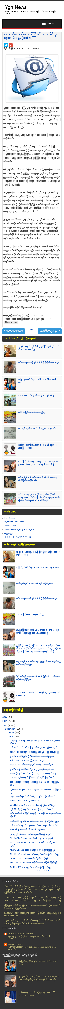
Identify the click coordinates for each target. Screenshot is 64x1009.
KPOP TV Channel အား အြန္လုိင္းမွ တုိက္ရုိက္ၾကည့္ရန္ (33, 862)
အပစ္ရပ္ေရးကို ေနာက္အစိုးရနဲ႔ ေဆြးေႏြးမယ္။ (37, 428)
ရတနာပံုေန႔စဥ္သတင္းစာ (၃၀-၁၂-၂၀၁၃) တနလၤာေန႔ (33, 773)
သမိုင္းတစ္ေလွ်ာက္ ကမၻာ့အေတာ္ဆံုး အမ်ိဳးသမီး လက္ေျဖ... (35, 825)
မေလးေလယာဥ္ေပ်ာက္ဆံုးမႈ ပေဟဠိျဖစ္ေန (36, 395)
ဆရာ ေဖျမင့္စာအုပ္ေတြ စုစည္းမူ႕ (32, 412)
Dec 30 (11, 736)
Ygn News (15, 7)
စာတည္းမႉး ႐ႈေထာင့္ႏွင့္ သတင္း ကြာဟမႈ (27, 829)
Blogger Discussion (16, 944)
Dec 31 (11, 732)
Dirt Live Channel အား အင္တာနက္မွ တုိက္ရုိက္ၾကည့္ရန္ (34, 854)
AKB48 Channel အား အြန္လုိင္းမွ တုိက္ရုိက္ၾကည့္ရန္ (32, 850)
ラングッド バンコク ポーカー (18, 537)
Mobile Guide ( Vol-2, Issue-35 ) (25, 801)
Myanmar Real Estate (14, 522)
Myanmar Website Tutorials (20, 933)
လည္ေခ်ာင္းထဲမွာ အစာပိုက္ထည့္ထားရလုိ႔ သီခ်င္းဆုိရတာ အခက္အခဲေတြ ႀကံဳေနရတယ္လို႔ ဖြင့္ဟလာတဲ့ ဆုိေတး (32, 922)
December (10, 729)
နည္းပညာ (8, 533)
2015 (5, 717)
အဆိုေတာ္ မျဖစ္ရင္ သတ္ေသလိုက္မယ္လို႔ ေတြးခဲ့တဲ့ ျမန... (35, 821)
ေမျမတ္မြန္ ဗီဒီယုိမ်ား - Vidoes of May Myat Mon (37, 567)
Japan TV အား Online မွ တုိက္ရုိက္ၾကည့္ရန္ (29, 858)
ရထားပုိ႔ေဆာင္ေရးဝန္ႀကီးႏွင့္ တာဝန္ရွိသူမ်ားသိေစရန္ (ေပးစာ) (30, 36)
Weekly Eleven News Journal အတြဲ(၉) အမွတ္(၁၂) (32, 805)
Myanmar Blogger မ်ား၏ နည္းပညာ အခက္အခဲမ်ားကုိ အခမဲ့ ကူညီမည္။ (32, 948)
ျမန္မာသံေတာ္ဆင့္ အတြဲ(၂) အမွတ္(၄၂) (27, 760)
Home (31, 329)
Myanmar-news (11, 322)
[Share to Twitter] (6, 45)
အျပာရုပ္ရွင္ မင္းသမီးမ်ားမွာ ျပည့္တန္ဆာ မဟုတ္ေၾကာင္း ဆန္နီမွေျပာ (37, 479)
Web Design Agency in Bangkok (19, 529)
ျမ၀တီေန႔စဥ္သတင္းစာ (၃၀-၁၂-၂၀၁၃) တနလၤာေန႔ (32, 769)
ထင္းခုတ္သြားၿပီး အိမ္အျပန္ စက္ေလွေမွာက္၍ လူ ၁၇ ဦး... (35, 747)
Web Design (10, 525)
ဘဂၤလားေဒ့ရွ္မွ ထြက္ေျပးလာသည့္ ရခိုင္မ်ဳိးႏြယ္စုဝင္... (33, 777)
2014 (5, 721)
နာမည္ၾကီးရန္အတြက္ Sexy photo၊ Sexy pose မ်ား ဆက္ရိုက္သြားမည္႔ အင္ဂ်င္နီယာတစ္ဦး (38, 463)
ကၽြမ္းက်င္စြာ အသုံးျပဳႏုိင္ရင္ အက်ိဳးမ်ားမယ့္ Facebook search (29, 937)
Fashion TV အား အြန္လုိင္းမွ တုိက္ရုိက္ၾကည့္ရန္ (30, 867)
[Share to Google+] (11, 45)
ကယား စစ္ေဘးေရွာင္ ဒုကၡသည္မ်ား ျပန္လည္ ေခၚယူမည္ (34, 752)
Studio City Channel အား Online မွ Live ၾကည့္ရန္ (31, 838)
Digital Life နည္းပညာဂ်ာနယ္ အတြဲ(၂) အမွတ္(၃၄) (32, 764)
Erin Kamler (9, 518)
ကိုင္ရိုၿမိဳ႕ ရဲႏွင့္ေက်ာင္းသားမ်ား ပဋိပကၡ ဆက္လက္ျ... (32, 809)
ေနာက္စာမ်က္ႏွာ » (50, 331)
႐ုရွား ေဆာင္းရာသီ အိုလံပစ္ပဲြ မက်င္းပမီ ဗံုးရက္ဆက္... (33, 796)
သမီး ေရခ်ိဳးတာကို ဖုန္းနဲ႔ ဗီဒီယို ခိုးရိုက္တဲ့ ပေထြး (38, 362)
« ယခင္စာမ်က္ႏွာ (13, 331)
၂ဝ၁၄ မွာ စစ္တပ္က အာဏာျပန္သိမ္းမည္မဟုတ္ (31, 834)
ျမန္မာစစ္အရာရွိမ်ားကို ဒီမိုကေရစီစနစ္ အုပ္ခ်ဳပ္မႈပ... (32, 756)
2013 (5, 725)
